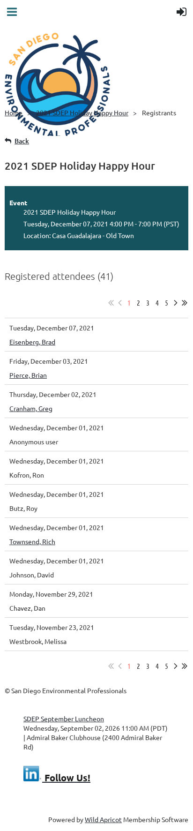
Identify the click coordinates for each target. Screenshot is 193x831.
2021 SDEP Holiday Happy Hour (82, 112)
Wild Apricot (103, 819)
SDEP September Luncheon (63, 718)
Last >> (184, 302)
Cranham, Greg (30, 408)
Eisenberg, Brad (32, 341)
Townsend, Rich (32, 541)
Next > (175, 302)
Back (22, 140)
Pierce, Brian (28, 375)
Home (13, 112)
